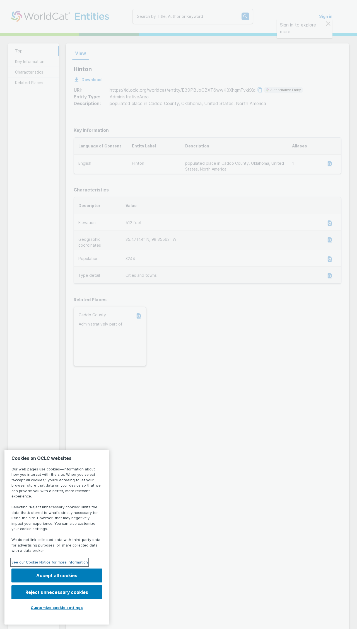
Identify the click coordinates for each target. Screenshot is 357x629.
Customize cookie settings (57, 607)
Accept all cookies (56, 575)
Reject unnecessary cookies (56, 592)
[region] (56, 537)
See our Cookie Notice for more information (49, 562)
